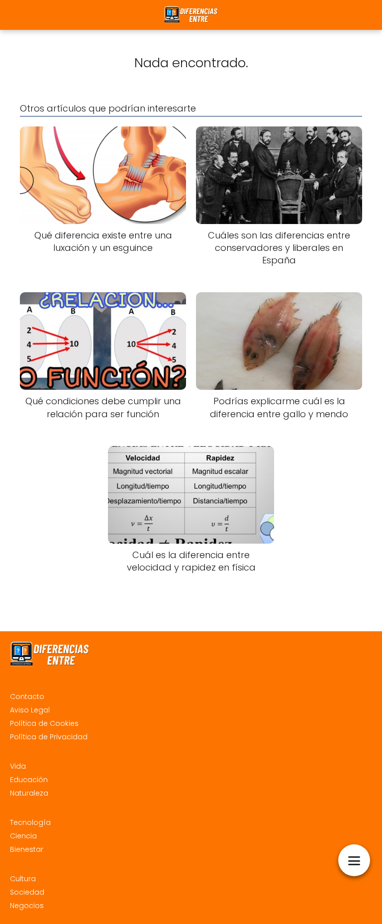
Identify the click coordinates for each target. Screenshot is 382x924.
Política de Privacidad (49, 737)
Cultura (23, 879)
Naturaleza (29, 793)
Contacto (27, 696)
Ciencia (23, 836)
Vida (18, 766)
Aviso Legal (30, 710)
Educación (29, 780)
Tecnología (30, 822)
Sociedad (27, 892)
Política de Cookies (44, 723)
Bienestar (26, 849)
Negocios (27, 906)
